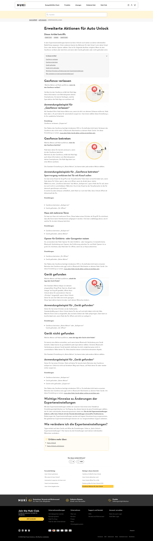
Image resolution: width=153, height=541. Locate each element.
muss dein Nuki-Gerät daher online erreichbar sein (77, 133)
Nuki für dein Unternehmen (56, 521)
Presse (73, 519)
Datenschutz (111, 536)
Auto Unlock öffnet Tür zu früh (90, 480)
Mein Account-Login (115, 514)
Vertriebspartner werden (56, 514)
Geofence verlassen (52, 59)
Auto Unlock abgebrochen (52, 486)
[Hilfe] (128, 5)
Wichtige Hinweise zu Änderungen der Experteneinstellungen (64, 71)
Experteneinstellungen (55, 20)
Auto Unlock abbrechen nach (90, 477)
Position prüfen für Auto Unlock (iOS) (92, 483)
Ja (73, 461)
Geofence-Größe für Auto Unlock (91, 474)
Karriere (73, 516)
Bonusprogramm (53, 516)
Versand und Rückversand (96, 516)
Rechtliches (132, 536)
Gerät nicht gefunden (52, 68)
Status (116, 536)
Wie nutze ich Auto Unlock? (52, 477)
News (72, 521)
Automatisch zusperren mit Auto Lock (55, 480)
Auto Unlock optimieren (55, 446)
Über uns (73, 514)
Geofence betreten (52, 62)
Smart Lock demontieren (51, 483)
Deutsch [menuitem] (132, 530)
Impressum (100, 536)
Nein (81, 461)
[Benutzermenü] (131, 5)
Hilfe (89, 514)
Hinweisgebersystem (77, 524)
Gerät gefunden (51, 65)
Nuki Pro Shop (52, 519)
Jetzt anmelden (31, 519)
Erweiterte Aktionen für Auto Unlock (92, 486)
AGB (105, 536)
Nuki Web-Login (114, 516)
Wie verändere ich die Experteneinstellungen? (60, 74)
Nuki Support (33, 20)
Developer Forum (123, 536)
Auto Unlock (42, 20)
